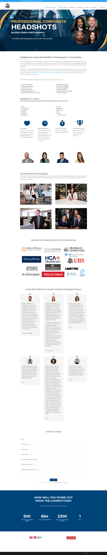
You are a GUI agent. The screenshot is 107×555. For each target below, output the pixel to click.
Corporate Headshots (50, 7)
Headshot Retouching (36, 72)
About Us (87, 7)
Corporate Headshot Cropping (52, 72)
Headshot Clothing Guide (51, 71)
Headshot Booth (63, 7)
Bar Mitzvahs (72, 7)
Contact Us (102, 7)
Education (93, 7)
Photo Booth (80, 7)
